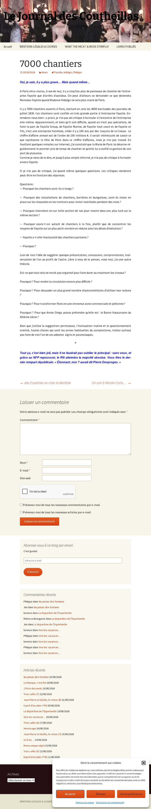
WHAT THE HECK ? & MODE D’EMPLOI (87, 46)
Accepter (70, 794)
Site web (25, 478)
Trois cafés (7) (31, 694)
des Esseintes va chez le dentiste (45, 382)
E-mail (25, 470)
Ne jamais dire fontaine (51, 601)
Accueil (8, 46)
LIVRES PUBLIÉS (126, 46)
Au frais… (29, 739)
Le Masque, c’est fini (35, 682)
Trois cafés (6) (31, 722)
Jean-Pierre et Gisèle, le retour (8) (42, 699)
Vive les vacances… (49, 630)
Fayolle (58, 72)
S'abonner (33, 571)
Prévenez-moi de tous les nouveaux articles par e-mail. (57, 512)
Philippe (77, 72)
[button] (143, 763)
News (45, 72)
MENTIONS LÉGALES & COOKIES (38, 46)
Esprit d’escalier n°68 (35, 757)
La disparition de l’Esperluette (55, 613)
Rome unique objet (34, 745)
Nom (24, 462)
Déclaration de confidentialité (110, 802)
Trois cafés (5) (31, 751)
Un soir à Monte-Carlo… (111, 382)
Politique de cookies (85, 802)
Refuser (101, 794)
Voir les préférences (131, 794)
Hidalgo (68, 72)
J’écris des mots (33, 688)
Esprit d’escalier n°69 (35, 705)
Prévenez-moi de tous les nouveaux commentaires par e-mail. (61, 505)
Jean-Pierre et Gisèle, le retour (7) (42, 734)
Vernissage (30, 728)
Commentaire (29, 420)
